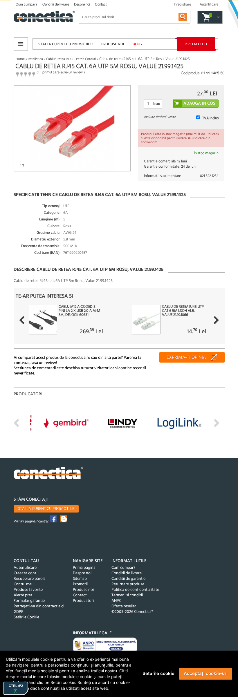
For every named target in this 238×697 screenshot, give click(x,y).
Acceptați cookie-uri (206, 673)
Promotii (196, 44)
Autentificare (25, 567)
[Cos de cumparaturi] (217, 17)
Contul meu (24, 584)
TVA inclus (210, 118)
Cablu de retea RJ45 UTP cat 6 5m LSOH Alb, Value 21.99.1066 (183, 311)
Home (20, 59)
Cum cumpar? (26, 4)
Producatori (83, 601)
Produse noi (112, 44)
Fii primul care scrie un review (60, 72)
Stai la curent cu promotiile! (65, 44)
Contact (101, 4)
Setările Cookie (26, 617)
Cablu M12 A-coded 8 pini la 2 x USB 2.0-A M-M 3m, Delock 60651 (79, 311)
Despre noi (82, 4)
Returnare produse (127, 584)
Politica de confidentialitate (135, 589)
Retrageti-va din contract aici (39, 606)
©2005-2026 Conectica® (132, 612)
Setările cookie (158, 673)
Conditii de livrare (55, 4)
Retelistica (35, 59)
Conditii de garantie (128, 578)
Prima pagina (84, 567)
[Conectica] (48, 474)
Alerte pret (23, 595)
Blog (137, 44)
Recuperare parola (30, 578)
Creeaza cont (25, 573)
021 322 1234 (209, 176)
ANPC (116, 601)
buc (156, 104)
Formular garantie (29, 601)
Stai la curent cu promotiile (46, 509)
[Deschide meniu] (21, 44)
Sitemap (80, 578)
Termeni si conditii (127, 595)
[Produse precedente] (22, 320)
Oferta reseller (123, 606)
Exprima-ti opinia (186, 357)
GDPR (19, 612)
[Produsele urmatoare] (216, 320)
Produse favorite (28, 589)
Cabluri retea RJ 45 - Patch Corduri (71, 59)
